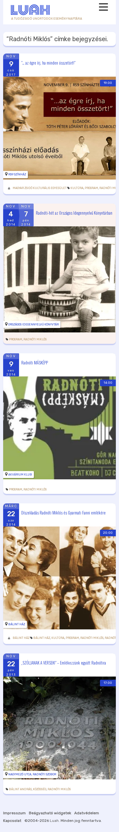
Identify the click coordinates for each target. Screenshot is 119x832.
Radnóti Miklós (35, 339)
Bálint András (20, 789)
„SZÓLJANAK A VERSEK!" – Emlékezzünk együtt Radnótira (63, 662)
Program (91, 188)
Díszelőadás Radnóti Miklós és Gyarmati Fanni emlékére (63, 512)
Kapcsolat (12, 820)
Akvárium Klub (20, 474)
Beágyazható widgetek (50, 813)
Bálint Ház (16, 624)
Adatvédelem (86, 813)
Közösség (39, 789)
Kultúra (76, 188)
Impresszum (14, 813)
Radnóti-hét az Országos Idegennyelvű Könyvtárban (74, 212)
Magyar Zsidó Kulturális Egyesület (40, 188)
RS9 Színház (17, 174)
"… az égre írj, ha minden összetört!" (48, 62)
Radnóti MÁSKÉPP (34, 362)
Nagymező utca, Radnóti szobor (32, 774)
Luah (54, 820)
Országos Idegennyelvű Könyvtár (33, 324)
